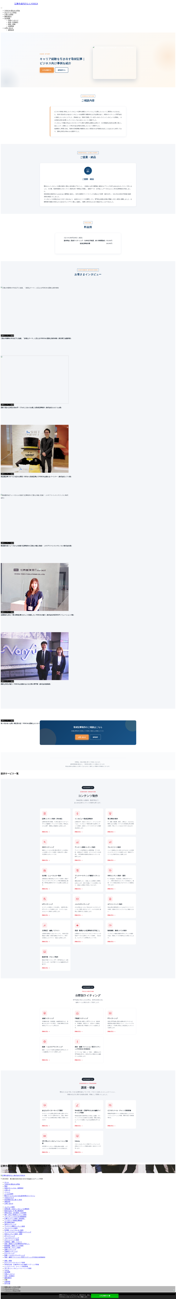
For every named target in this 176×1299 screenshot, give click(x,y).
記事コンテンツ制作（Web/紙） (14, 1218)
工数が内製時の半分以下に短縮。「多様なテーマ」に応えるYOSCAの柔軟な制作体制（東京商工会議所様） (36, 338)
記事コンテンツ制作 (7, 336)
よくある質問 (8, 1194)
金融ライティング (10, 1249)
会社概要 (7, 18)
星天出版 (7, 1283)
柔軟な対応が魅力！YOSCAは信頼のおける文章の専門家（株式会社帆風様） (26, 684)
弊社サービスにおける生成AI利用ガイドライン (19, 1196)
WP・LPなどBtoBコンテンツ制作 (15, 1214)
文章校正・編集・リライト (13, 1242)
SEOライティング (10, 1224)
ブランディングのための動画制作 (15, 1216)
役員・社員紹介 (13, 22)
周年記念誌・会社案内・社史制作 (15, 1213)
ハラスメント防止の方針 (12, 1291)
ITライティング (9, 1253)
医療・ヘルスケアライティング (14, 1255)
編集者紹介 (8, 16)
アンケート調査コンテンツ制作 (14, 1226)
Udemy (6, 1270)
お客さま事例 (8, 14)
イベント (7, 1192)
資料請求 (11, 30)
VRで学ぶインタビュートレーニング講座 (17, 1268)
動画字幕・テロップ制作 (12, 1247)
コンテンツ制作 (9, 1207)
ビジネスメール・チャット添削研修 (16, 1266)
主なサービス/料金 (10, 12)
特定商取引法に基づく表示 (13, 1199)
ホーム (6, 1182)
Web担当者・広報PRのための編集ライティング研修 (21, 1264)
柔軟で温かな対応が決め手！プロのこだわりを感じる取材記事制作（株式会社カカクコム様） (31, 407)
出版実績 (11, 26)
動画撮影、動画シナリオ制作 (13, 1245)
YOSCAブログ (9, 1198)
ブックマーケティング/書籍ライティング (17, 1232)
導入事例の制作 (9, 1222)
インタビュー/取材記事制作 (13, 1220)
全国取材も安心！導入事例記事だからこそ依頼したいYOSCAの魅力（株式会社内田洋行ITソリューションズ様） (38, 615)
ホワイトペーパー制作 (11, 1240)
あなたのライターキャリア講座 (14, 1262)
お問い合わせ (8, 28)
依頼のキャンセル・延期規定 (13, 1188)
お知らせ (7, 1190)
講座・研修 (11, 24)
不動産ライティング (11, 1251)
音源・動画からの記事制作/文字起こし (17, 1243)
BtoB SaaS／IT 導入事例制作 (14, 1211)
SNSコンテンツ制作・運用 (13, 1234)
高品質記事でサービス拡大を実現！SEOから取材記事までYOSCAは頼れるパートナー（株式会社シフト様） (36, 476)
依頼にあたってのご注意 (12, 1287)
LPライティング (9, 1236)
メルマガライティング (11, 1238)
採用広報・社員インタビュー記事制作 (16, 1209)
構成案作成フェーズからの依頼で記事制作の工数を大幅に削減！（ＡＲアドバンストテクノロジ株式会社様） (37, 546)
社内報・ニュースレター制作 (13, 1230)
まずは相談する (46, 70)
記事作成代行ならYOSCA (26, 3)
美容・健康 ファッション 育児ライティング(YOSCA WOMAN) (24, 1257)
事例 (5, 1186)
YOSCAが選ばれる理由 (12, 10)
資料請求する (61, 70)
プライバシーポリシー (11, 1289)
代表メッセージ (13, 20)
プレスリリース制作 (11, 1228)
